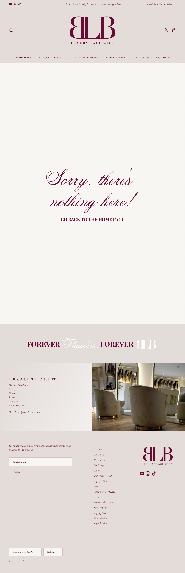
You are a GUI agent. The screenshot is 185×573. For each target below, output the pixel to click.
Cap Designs (99, 465)
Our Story (98, 449)
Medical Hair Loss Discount (106, 475)
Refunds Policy (100, 523)
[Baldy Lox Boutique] (92, 30)
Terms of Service (101, 507)
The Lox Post (99, 460)
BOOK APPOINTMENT (117, 57)
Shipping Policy (100, 513)
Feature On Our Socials (104, 491)
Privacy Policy (100, 518)
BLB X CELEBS (142, 57)
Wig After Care (100, 481)
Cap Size (97, 470)
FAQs (96, 497)
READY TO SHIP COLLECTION (84, 57)
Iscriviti (17, 472)
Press (96, 486)
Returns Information (103, 502)
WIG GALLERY (163, 57)
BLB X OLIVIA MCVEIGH (50, 57)
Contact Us (99, 454)
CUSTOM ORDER (23, 57)
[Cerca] (11, 30)
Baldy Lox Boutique (22, 561)
